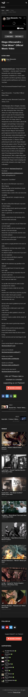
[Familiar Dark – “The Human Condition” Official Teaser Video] (14, 484)
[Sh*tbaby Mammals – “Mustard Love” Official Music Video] (14, 597)
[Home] (3, 661)
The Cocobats (8, 667)
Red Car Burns (9, 677)
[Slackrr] (3, 671)
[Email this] (14, 396)
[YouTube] (7, 627)
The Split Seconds (10, 650)
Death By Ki (8, 664)
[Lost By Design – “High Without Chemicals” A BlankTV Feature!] (14, 529)
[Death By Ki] (3, 664)
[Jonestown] (3, 655)
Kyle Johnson (8, 673)
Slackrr (6, 670)
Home (3, 10)
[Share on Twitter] (7, 396)
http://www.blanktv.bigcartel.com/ (11, 371)
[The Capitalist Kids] (3, 681)
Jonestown (8, 654)
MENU (3, 7)
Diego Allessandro (11, 59)
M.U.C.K (7, 657)
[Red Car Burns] (3, 678)
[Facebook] (3, 627)
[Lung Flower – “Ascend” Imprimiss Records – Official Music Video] (14, 462)
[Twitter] (10, 627)
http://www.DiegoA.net (16, 168)
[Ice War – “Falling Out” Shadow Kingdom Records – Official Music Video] (14, 575)
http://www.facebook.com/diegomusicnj (12, 173)
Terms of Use (16, 692)
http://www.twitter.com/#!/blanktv (10, 358)
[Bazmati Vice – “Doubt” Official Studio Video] (14, 407)
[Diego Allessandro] (4, 60)
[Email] (14, 627)
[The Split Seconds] (3, 651)
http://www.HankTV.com (8, 68)
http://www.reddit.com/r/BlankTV (10, 365)
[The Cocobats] (3, 668)
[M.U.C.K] (3, 658)
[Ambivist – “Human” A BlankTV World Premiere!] (14, 439)
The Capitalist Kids (10, 680)
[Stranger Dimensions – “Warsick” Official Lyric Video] (14, 552)
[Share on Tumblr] (11, 396)
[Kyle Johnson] (3, 674)
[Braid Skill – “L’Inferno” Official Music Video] (14, 419)
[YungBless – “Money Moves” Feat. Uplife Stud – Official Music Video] (14, 507)
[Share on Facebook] (3, 396)
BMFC (7, 10)
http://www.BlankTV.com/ (8, 345)
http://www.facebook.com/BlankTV (11, 352)
